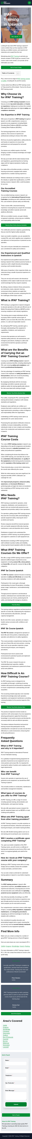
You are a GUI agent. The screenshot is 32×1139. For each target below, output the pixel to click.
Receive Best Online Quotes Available (16, 225)
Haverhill (5, 1039)
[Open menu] (29, 2)
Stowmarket (6, 1033)
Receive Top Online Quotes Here (16, 393)
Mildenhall (6, 1043)
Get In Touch (16, 1115)
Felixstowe (6, 1031)
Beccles (5, 1041)
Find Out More (16, 604)
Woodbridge (15, 946)
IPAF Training (15, 56)
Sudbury (5, 1035)
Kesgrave (8, 946)
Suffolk (3, 946)
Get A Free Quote (16, 1013)
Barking (27, 946)
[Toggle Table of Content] (17, 73)
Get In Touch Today (16, 67)
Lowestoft (6, 1047)
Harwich (22, 946)
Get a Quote (15, 36)
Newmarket (6, 1045)
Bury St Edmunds (8, 1037)
